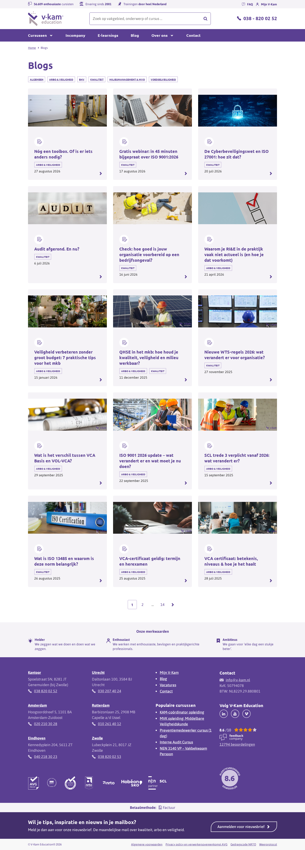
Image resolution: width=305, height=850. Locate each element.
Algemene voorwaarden (146, 844)
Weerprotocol (268, 844)
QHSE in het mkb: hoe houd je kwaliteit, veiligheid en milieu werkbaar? (148, 357)
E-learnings (108, 35)
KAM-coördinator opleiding (182, 712)
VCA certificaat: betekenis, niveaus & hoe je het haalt (231, 561)
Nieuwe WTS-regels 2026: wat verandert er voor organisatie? (234, 354)
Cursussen (37, 35)
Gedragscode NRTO (243, 844)
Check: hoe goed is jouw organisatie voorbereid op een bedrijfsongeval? (149, 254)
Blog (135, 35)
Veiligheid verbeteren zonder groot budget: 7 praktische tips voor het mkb (65, 357)
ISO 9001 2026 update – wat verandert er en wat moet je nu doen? (150, 460)
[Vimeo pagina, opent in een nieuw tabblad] (246, 713)
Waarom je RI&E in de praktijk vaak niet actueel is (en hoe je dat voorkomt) (234, 254)
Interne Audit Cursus (176, 742)
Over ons (159, 35)
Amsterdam (37, 705)
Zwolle (97, 738)
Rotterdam (101, 705)
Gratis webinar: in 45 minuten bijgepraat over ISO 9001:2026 (148, 154)
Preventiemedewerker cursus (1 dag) (186, 733)
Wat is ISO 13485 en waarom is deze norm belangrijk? (64, 561)
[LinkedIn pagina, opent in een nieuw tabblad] (224, 713)
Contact (193, 35)
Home (32, 47)
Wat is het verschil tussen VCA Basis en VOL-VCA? (64, 457)
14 (163, 605)
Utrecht (98, 672)
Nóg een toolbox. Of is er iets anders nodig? (63, 154)
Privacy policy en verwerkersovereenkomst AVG (196, 844)
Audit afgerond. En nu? (56, 249)
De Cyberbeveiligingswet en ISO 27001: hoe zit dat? (236, 154)
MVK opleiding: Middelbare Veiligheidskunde (182, 721)
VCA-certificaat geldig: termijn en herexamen (149, 561)
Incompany (75, 35)
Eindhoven (36, 738)
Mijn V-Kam (169, 672)
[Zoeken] (205, 18)
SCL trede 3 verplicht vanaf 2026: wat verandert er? (236, 457)
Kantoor (34, 672)
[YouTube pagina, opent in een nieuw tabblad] (235, 713)
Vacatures (168, 685)
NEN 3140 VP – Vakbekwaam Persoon (183, 751)
